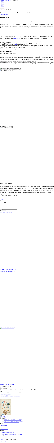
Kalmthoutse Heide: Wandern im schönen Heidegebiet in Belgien (9, 431)
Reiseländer (2, 3)
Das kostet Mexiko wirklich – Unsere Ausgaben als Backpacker (7, 327)
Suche (2, 5)
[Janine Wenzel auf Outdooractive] (4, 429)
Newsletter (2, 6)
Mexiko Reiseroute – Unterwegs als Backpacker (5, 268)
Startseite (2, 1)
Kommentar (1, 209)
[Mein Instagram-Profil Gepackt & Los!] (6, 417)
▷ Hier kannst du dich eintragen (3, 425)
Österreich (2, 2)
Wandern (2, 4)
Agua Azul (16, 44)
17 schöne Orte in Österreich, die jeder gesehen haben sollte (8, 395)
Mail (2, 199)
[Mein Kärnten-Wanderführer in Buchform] (4, 416)
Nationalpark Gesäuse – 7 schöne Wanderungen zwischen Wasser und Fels (13, 419)
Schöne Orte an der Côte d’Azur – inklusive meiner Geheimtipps (11, 422)
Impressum (2, 440)
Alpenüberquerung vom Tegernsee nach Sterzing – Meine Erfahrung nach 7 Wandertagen (11, 434)
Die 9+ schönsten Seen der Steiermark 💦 (6, 394)
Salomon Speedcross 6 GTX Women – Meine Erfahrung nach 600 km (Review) (13, 421)
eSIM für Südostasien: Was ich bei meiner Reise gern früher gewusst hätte (10, 433)
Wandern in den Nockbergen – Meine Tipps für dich (7, 432)
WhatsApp (2, 198)
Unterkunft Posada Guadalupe (17, 38)
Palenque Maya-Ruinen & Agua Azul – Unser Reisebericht (7, 384)
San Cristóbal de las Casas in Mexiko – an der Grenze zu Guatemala (8, 270)
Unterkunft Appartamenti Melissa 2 (6, 56)
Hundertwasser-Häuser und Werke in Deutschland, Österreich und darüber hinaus (10, 396)
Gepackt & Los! (9, 0)
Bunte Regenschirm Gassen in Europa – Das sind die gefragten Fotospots (12, 420)
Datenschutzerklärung (4, 441)
